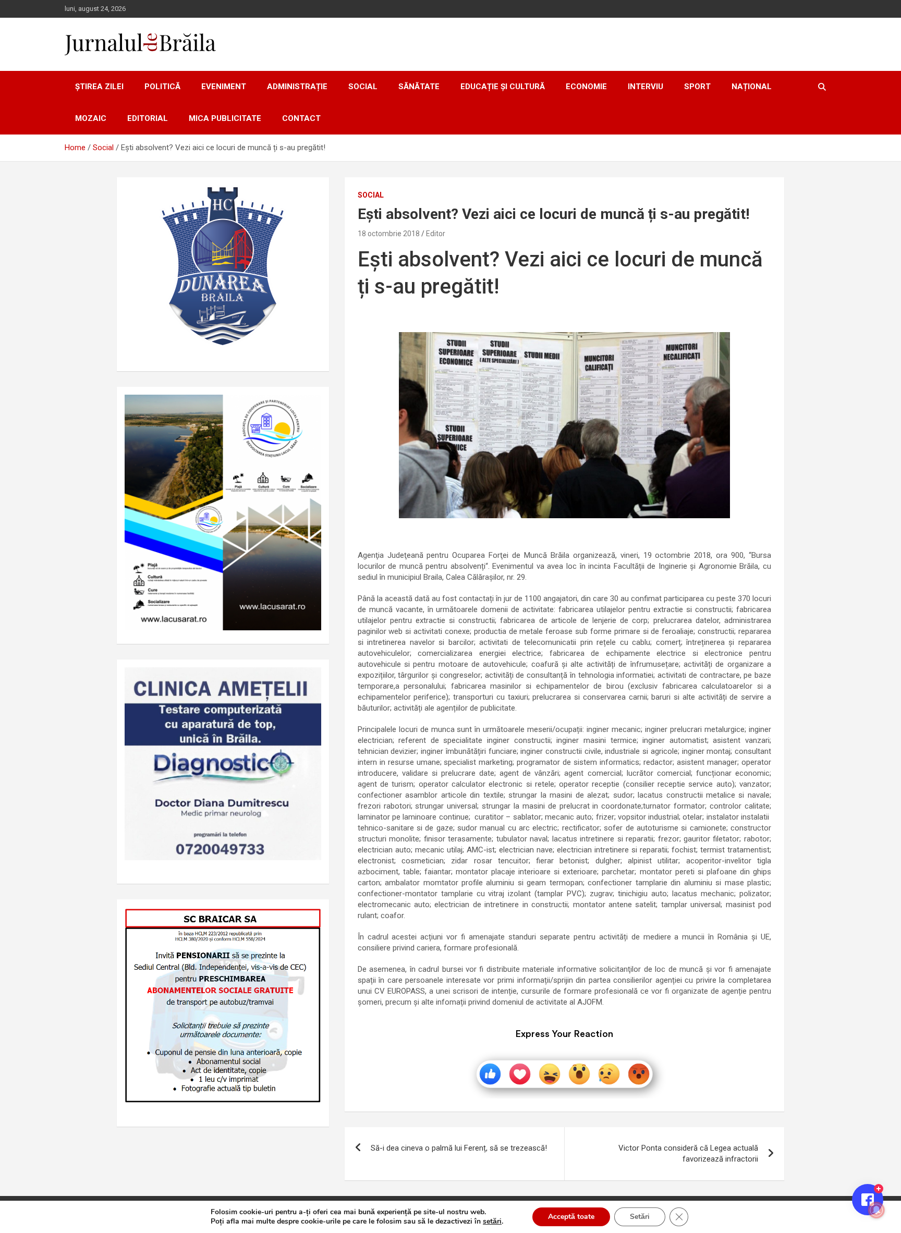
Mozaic (90, 118)
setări (492, 1221)
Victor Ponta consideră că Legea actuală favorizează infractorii (688, 1153)
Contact (301, 118)
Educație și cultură (502, 86)
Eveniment (223, 86)
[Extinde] (307, 681)
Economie (586, 86)
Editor (435, 233)
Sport (697, 86)
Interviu (645, 86)
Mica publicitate (225, 118)
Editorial (147, 118)
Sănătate (419, 86)
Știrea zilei (99, 86)
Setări (640, 1217)
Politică (162, 86)
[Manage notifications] (876, 1210)
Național (752, 86)
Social (363, 86)
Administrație (297, 86)
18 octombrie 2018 (389, 233)
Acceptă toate (571, 1217)
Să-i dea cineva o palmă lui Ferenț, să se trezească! (459, 1148)
